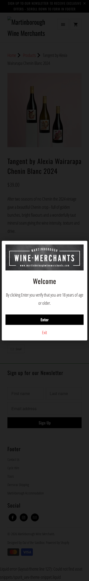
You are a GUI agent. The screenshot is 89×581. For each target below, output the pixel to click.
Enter (45, 320)
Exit (44, 333)
